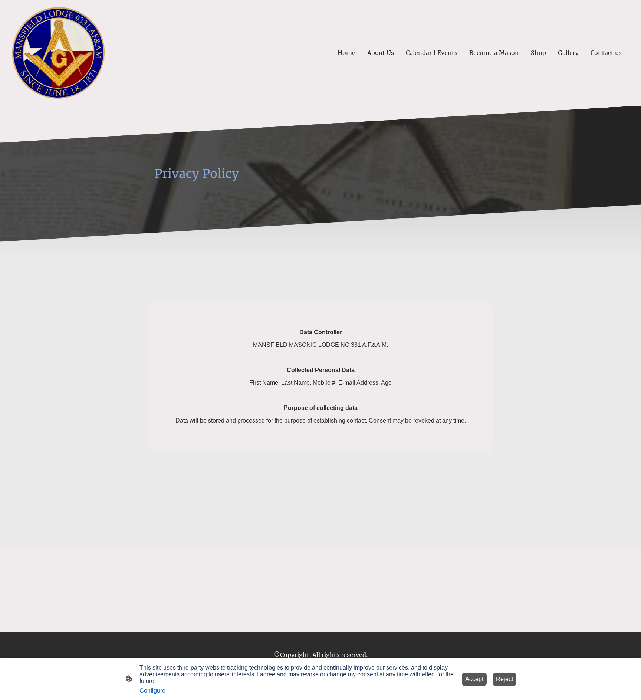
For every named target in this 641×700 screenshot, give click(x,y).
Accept (474, 679)
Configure (152, 690)
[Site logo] (58, 53)
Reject (504, 679)
